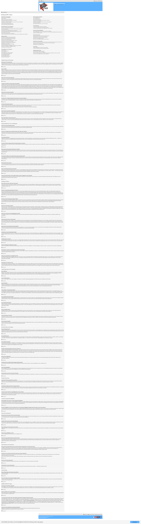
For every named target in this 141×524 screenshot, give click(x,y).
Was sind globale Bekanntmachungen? (6, 53)
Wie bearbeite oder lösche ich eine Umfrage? (7, 41)
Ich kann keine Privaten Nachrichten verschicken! (40, 26)
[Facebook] (100, 517)
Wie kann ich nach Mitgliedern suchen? (38, 38)
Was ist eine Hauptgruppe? (36, 22)
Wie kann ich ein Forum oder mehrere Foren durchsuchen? (41, 35)
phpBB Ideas (44, 492)
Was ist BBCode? (3, 50)
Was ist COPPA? (3, 18)
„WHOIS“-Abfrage (5, 499)
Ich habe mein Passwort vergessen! (6, 22)
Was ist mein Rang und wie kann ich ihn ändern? (7, 33)
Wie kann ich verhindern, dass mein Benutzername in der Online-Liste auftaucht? (12, 28)
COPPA (50, 84)
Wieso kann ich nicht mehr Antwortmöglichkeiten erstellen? (9, 40)
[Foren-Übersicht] (46, 6)
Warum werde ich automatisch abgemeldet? (7, 23)
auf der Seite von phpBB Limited (29, 487)
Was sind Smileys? (4, 51)
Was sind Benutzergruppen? (37, 19)
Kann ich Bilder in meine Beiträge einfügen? (7, 52)
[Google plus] (96, 517)
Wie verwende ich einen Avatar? (5, 32)
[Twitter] (94, 517)
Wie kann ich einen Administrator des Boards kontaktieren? (41, 53)
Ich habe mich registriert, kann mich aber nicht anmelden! (9, 20)
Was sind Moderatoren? (36, 18)
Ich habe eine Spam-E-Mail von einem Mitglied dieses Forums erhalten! (42, 28)
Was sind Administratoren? (36, 17)
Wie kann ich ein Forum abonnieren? (38, 43)
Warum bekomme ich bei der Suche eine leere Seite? (40, 37)
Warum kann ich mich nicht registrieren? (6, 19)
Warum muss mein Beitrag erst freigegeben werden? (8, 46)
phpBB (43, 516)
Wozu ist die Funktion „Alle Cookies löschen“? (7, 24)
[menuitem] (39, 1)
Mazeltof (45, 517)
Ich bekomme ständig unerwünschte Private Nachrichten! (41, 27)
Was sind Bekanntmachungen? (5, 54)
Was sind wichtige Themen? (5, 55)
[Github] (98, 517)
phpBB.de (49, 487)
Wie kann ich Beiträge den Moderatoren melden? (7, 44)
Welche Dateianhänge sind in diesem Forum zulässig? (40, 47)
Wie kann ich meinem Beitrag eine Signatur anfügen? (8, 38)
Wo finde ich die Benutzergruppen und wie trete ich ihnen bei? (41, 20)
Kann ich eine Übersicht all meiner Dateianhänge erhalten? (41, 48)
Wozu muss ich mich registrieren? (6, 17)
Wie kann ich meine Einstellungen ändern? (7, 27)
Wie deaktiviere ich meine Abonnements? (38, 44)
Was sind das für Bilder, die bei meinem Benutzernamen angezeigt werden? (11, 31)
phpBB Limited (22, 486)
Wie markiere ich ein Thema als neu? (6, 47)
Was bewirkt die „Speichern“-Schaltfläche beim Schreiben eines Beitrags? (11, 45)
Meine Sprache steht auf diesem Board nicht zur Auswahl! (9, 30)
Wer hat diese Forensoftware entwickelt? (38, 51)
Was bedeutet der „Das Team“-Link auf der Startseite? (40, 23)
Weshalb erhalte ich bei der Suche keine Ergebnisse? (40, 36)
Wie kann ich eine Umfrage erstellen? (6, 39)
